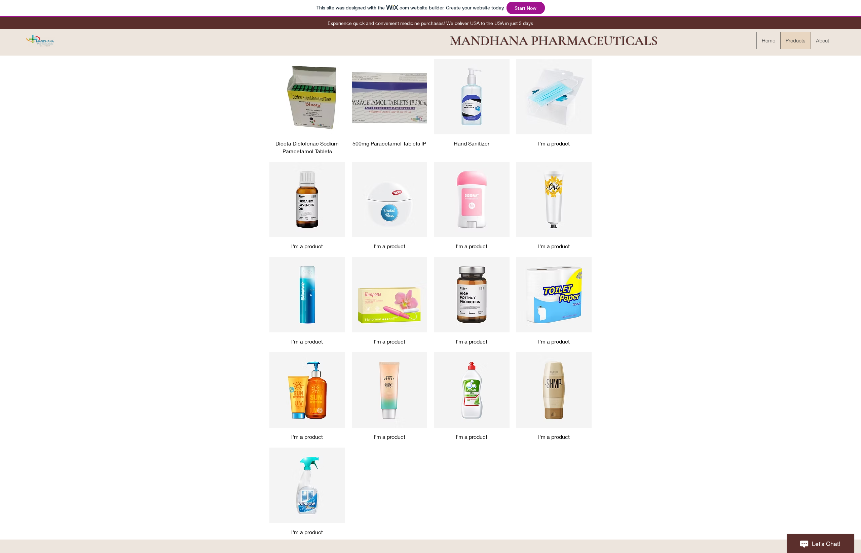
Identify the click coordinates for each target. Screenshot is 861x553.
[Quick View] (307, 97)
